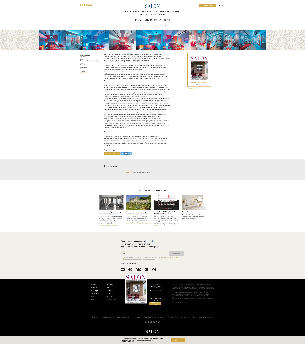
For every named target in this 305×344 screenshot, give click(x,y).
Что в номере (155, 295)
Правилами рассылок (149, 258)
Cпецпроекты (111, 300)
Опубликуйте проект (207, 5)
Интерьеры (135, 11)
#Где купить (185, 220)
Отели (147, 14)
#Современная (114, 225)
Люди (172, 11)
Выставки (110, 285)
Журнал (177, 11)
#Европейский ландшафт (144, 223)
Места (162, 11)
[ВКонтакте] (126, 153)
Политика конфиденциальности (202, 317)
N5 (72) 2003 (83, 73)
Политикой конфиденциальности (132, 258)
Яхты (142, 14)
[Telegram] (130, 153)
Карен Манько (84, 68)
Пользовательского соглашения (169, 257)
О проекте (95, 317)
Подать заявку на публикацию (154, 317)
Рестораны (154, 14)
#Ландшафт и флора (131, 223)
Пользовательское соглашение (178, 317)
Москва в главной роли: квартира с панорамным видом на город (111, 213)
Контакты (137, 317)
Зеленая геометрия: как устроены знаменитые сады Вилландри (138, 213)
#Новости (156, 225)
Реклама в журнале (123, 317)
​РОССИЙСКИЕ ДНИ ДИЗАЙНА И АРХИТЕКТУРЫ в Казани (165, 213)
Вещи (167, 11)
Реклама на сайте (108, 317)
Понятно (178, 340)
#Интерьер (101, 225)
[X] (122, 153)
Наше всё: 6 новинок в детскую (192, 212)
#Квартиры (107, 225)
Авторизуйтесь (129, 172)
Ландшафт (144, 11)
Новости (128, 11)
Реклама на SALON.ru (192, 88)
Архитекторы (153, 11)
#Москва (101, 228)
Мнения (162, 14)
